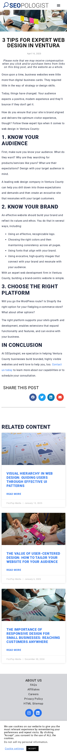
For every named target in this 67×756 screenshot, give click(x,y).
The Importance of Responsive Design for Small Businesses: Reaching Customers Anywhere (33, 636)
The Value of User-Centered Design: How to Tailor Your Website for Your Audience (33, 558)
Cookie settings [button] (14, 748)
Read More (14, 494)
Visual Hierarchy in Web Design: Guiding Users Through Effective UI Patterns (30, 480)
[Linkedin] (38, 713)
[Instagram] (29, 713)
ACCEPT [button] (32, 748)
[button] (58, 5)
